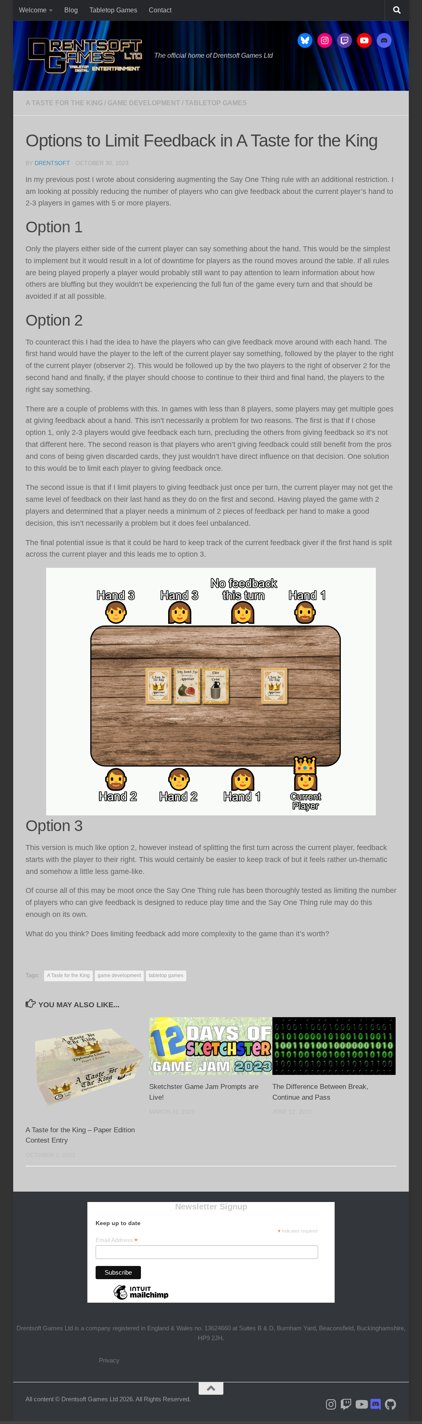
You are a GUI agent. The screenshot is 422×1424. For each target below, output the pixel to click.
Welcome (33, 10)
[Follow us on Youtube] (361, 1404)
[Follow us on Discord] (376, 1404)
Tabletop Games (113, 10)
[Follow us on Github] (390, 1404)
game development (119, 975)
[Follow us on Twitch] (346, 1404)
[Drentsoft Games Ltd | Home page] (86, 55)
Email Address (117, 1240)
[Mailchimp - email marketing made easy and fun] (141, 1299)
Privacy (109, 1360)
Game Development (144, 102)
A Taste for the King (64, 102)
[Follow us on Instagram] (331, 1404)
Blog (71, 10)
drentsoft (52, 163)
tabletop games (166, 975)
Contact (160, 10)
